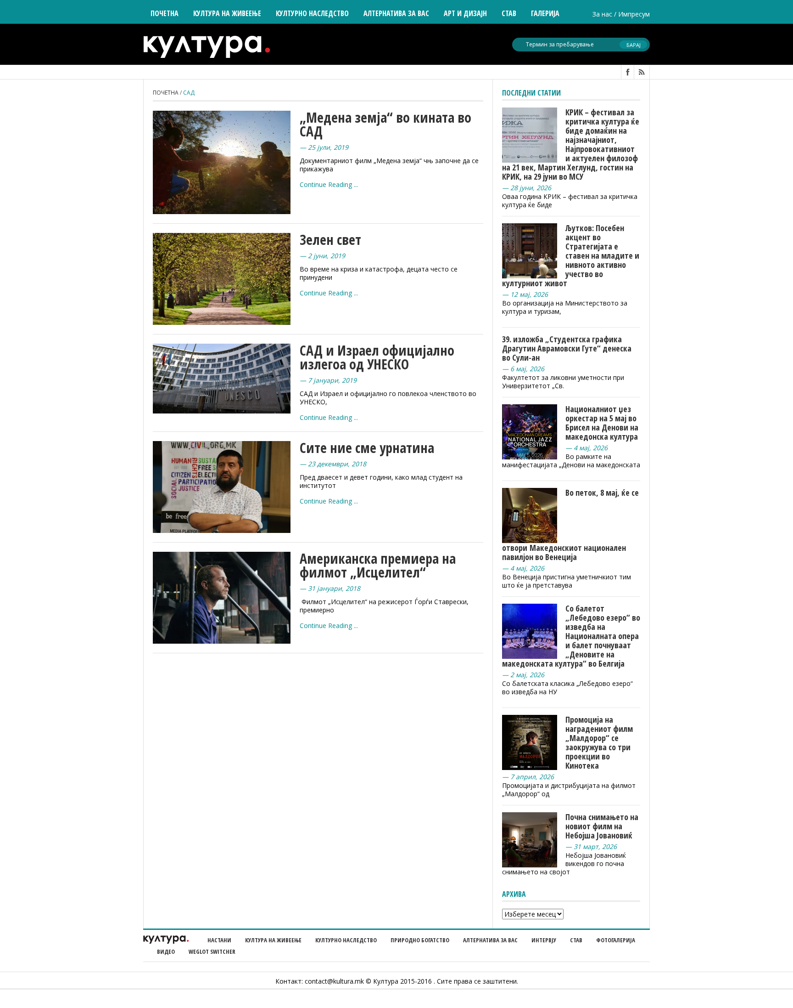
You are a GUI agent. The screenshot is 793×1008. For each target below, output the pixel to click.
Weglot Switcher (212, 951)
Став (576, 940)
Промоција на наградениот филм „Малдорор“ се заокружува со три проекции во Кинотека (599, 742)
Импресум (634, 14)
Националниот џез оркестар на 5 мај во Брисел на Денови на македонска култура (601, 422)
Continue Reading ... (329, 184)
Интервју (543, 940)
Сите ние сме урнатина (367, 447)
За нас (602, 14)
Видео (166, 951)
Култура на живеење (273, 940)
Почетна (165, 13)
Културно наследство (346, 940)
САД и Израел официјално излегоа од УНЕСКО (377, 357)
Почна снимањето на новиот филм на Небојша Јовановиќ (601, 826)
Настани (219, 940)
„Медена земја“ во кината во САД (385, 124)
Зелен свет (330, 239)
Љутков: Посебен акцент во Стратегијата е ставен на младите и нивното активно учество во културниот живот (570, 255)
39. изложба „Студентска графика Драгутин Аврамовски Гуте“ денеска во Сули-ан (566, 348)
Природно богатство (420, 940)
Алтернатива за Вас (396, 13)
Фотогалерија (615, 940)
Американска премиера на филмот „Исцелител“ (378, 565)
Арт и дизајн (465, 13)
